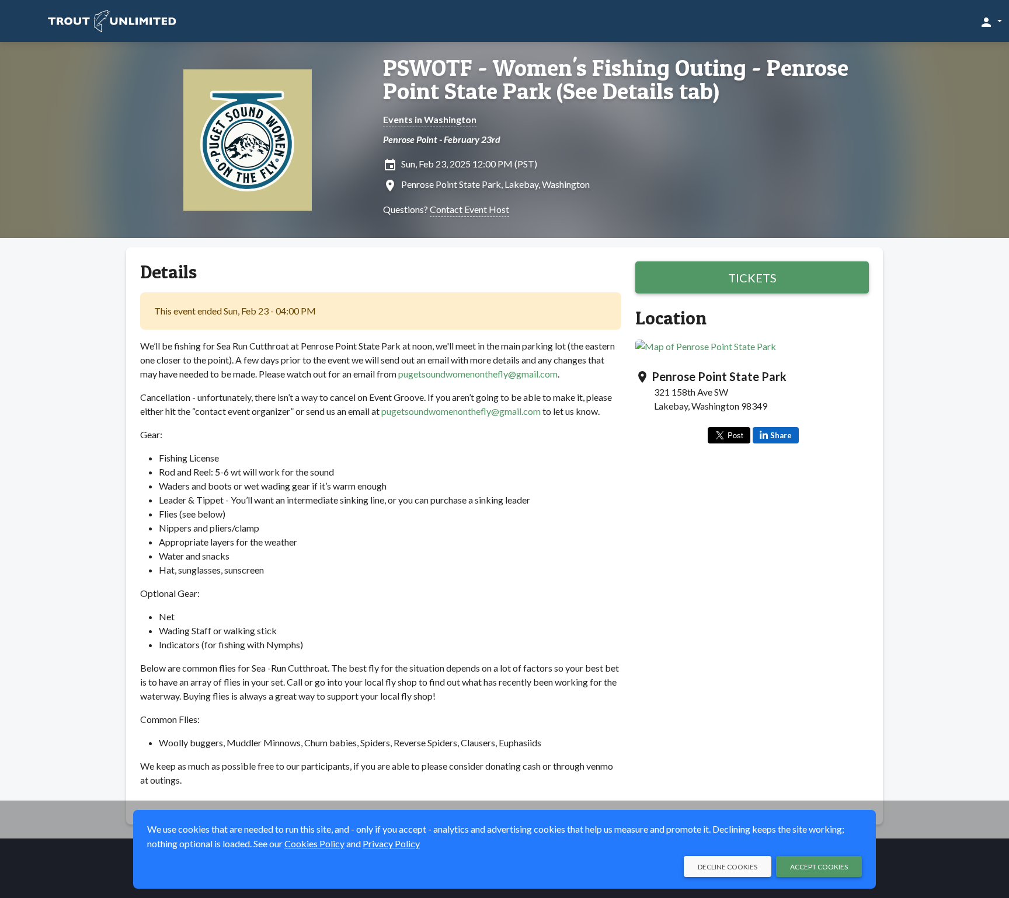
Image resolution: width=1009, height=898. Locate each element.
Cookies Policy (314, 843)
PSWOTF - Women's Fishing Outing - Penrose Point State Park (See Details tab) (615, 79)
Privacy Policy (391, 843)
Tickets (752, 278)
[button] (990, 21)
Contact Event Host (469, 209)
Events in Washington (429, 119)
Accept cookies (819, 866)
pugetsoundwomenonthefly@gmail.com (478, 373)
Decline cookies (727, 866)
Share (781, 435)
